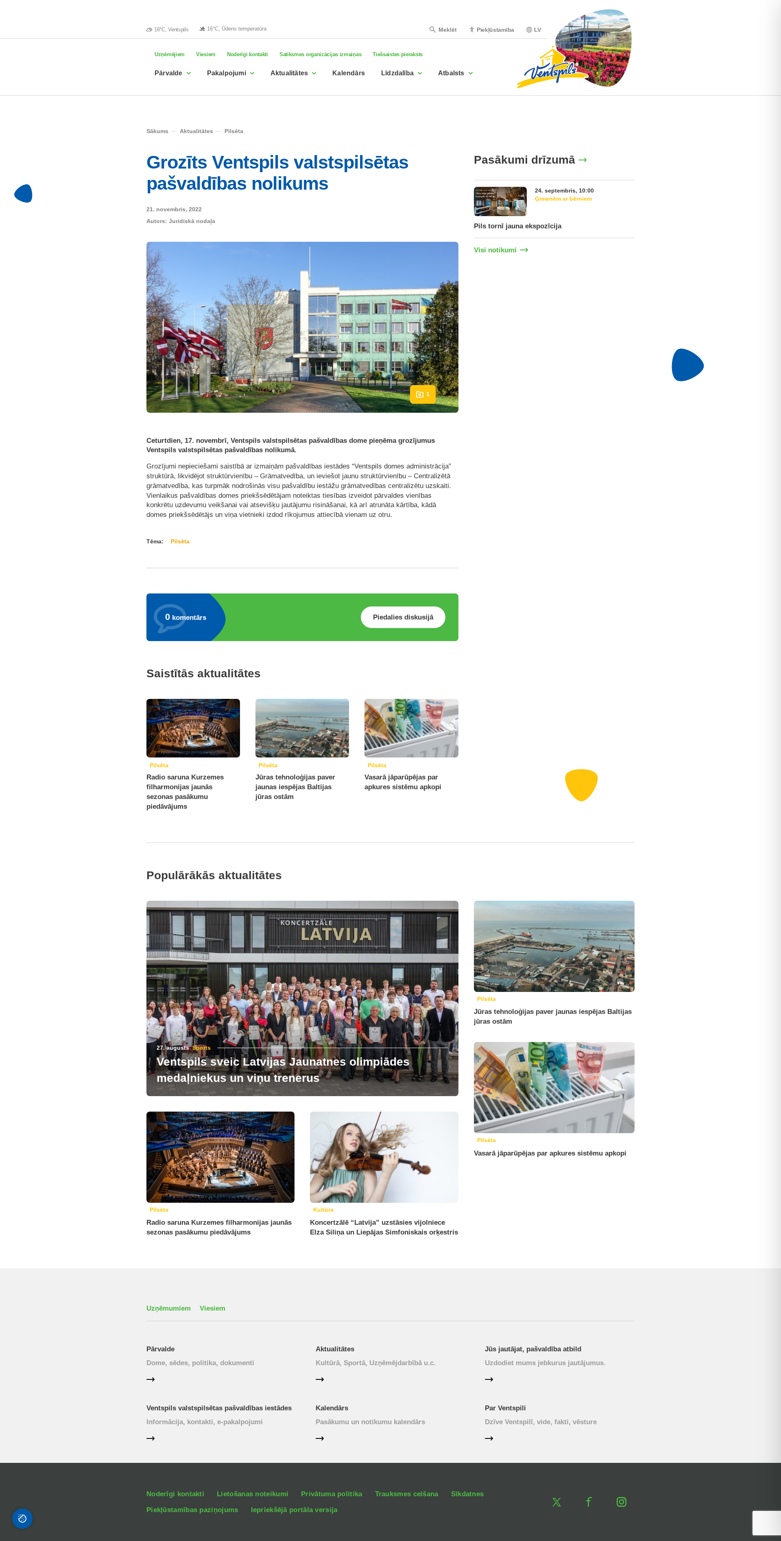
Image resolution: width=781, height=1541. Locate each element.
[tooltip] (232, 28)
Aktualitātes (289, 73)
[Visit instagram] (622, 1502)
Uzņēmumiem (168, 1308)
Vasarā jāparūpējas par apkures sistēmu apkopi (550, 1153)
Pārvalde (169, 73)
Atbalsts (451, 73)
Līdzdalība (397, 73)
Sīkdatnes (467, 1494)
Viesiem (206, 54)
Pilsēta (159, 765)
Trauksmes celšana (406, 1494)
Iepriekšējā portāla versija (294, 1510)
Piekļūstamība (495, 29)
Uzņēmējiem (170, 54)
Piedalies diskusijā (403, 617)
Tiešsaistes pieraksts (398, 54)
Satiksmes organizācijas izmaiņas (320, 54)
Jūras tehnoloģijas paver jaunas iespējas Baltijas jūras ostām (295, 787)
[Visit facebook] (589, 1502)
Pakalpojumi (226, 73)
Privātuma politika (331, 1494)
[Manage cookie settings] (22, 1518)
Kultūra (323, 1209)
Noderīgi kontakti (247, 54)
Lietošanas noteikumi (252, 1494)
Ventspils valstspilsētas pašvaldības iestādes (219, 1408)
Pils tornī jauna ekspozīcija (517, 226)
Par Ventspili (505, 1408)
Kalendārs (348, 73)
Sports (201, 1047)
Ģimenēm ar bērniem (563, 198)
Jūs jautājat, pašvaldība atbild (533, 1349)
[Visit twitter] (556, 1502)
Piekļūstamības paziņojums (192, 1510)
